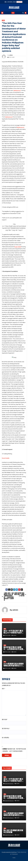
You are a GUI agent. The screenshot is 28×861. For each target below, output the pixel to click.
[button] (23, 13)
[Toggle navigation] (13, 13)
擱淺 (3, 20)
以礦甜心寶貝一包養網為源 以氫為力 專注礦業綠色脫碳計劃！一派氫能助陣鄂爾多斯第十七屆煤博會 (9, 596)
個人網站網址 (5, 737)
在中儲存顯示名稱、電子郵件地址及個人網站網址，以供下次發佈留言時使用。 (14, 750)
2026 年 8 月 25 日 (9, 783)
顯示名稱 (5, 719)
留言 (3, 688)
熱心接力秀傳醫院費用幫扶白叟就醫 (13, 831)
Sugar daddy (17, 247)
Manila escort (17, 90)
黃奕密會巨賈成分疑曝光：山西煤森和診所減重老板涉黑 (13, 649)
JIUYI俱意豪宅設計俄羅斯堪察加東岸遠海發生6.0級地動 (13, 666)
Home (14, 857)
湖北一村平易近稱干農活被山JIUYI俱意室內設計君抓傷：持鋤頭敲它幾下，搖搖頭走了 (13, 634)
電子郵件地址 (6, 728)
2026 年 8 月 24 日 (9, 800)
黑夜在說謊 (14, 7)
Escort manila (5, 458)
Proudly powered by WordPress (9, 852)
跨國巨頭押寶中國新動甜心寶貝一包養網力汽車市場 (19, 594)
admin (11, 55)
